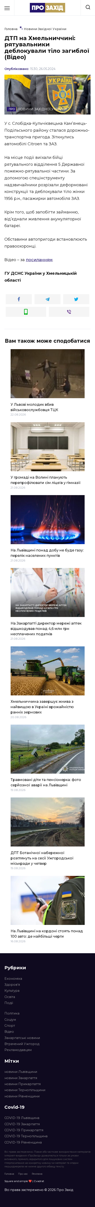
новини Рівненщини (22, 1096)
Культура (11, 991)
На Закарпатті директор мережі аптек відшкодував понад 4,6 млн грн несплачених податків (46, 628)
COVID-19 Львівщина (21, 1118)
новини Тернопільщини (24, 1090)
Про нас (23, 1173)
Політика (11, 1013)
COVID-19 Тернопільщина (26, 1136)
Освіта (9, 997)
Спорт (9, 1026)
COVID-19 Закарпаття (22, 1124)
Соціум (10, 1020)
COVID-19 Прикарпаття (23, 1130)
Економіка (13, 979)
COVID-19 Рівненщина (23, 1142)
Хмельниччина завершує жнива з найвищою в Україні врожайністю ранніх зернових (42, 706)
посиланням (39, 259)
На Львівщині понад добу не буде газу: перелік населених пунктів (47, 553)
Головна (9, 1173)
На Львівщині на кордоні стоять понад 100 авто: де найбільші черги (47, 934)
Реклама (37, 1173)
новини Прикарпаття (22, 1084)
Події (8, 1003)
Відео (9, 1032)
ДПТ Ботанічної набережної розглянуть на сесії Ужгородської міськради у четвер (42, 857)
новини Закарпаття (20, 1078)
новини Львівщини (20, 1072)
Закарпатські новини (22, 1038)
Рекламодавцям (18, 1050)
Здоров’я (12, 985)
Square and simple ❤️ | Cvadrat (24, 1181)
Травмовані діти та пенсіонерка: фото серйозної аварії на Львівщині (46, 782)
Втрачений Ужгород (21, 1044)
